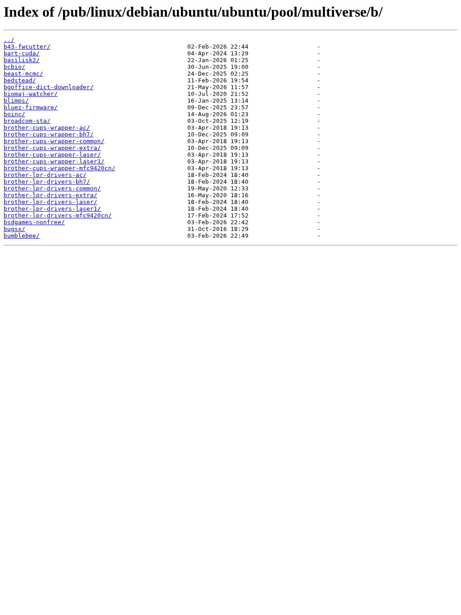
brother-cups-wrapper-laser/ (52, 154)
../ (9, 39)
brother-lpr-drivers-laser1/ (52, 208)
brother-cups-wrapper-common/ (54, 141)
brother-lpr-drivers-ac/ (45, 175)
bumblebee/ (22, 235)
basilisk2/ (22, 60)
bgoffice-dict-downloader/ (49, 87)
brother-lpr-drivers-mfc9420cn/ (58, 215)
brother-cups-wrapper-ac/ (47, 127)
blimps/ (16, 100)
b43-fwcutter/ (27, 46)
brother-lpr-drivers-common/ (52, 188)
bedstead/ (20, 80)
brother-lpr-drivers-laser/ (50, 202)
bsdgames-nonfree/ (34, 222)
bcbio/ (14, 66)
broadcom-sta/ (27, 121)
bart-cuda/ (22, 53)
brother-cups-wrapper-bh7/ (49, 134)
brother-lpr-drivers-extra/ (50, 195)
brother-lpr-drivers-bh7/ (47, 181)
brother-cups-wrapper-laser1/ (54, 161)
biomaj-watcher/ (31, 93)
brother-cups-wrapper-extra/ (52, 148)
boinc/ (14, 114)
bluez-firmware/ (31, 107)
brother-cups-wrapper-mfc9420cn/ (59, 168)
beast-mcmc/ (23, 73)
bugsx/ (14, 229)
